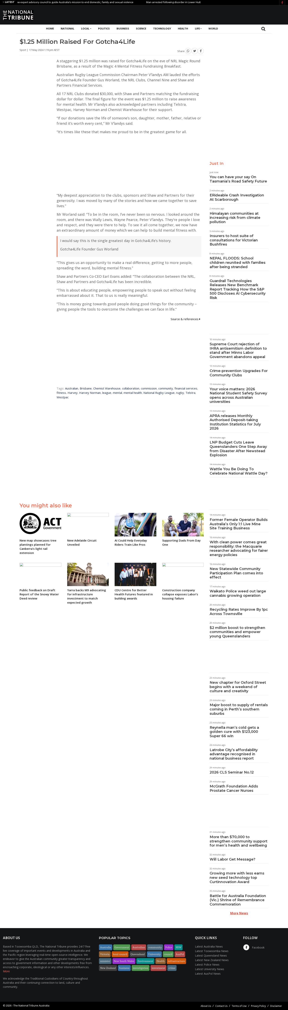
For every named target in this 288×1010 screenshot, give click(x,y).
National (67, 28)
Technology (162, 28)
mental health (133, 393)
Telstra (190, 393)
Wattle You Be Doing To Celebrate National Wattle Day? (238, 471)
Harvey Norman (90, 393)
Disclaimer (276, 1006)
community (165, 388)
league (106, 393)
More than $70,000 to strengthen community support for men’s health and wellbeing (238, 841)
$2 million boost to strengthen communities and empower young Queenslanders (237, 632)
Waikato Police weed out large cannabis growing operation (238, 593)
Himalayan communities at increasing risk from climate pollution (235, 217)
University (154, 954)
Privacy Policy (258, 1006)
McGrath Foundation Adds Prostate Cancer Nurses (234, 788)
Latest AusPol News (208, 973)
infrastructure (176, 961)
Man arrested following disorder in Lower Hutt (157, 2)
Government (121, 947)
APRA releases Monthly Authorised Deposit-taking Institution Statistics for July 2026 (235, 422)
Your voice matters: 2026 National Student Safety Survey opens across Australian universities (238, 395)
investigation (140, 968)
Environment (145, 961)
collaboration (130, 388)
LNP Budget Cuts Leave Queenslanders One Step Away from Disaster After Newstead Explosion (238, 448)
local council (120, 954)
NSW (178, 947)
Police (168, 947)
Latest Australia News (209, 946)
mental (117, 393)
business (124, 968)
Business (123, 28)
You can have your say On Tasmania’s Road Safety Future (238, 179)
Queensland (138, 954)
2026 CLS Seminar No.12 (232, 772)
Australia (105, 947)
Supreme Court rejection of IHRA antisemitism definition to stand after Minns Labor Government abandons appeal (238, 350)
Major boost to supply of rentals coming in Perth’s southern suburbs (239, 709)
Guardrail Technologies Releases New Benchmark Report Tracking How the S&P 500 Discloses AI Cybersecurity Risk (237, 289)
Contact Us (221, 1006)
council (168, 954)
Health (183, 28)
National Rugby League (159, 393)
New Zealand (108, 968)
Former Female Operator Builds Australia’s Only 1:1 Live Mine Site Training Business (239, 524)
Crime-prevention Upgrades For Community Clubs (239, 373)
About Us (206, 1006)
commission (149, 388)
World (213, 28)
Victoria (105, 954)
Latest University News (209, 969)
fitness (61, 393)
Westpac (63, 397)
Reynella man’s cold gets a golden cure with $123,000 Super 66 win (234, 731)
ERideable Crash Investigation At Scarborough (237, 197)
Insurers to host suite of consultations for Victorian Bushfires (234, 240)
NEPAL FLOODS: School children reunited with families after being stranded (237, 262)
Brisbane (86, 388)
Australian (71, 388)
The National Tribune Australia (31, 1005)
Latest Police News (207, 964)
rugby (180, 393)
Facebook (257, 947)
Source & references (185, 319)
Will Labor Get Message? (232, 859)
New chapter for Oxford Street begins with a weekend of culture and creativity (238, 686)
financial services (186, 388)
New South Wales (124, 961)
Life (197, 28)
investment (158, 968)
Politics (104, 28)
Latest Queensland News (211, 955)
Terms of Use (239, 1006)
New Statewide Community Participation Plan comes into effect (236, 573)
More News (239, 913)
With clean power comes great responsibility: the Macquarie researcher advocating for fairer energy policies (239, 548)
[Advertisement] (213, 14)
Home (50, 28)
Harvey (73, 393)
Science (141, 28)
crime (171, 968)
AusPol (180, 954)
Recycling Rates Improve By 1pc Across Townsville (239, 611)
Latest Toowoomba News (211, 951)
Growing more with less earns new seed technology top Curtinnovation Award (237, 877)
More (6, 971)
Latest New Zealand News (212, 960)
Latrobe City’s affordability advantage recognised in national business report (234, 754)
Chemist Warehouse (106, 388)
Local (85, 28)
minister (105, 961)
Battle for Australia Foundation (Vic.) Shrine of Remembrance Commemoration (238, 900)
